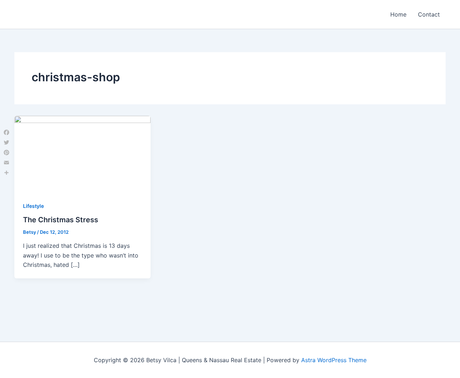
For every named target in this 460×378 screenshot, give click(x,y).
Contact (429, 14)
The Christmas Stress (60, 219)
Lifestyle (33, 206)
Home (398, 14)
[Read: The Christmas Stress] (82, 153)
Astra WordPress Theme (334, 360)
